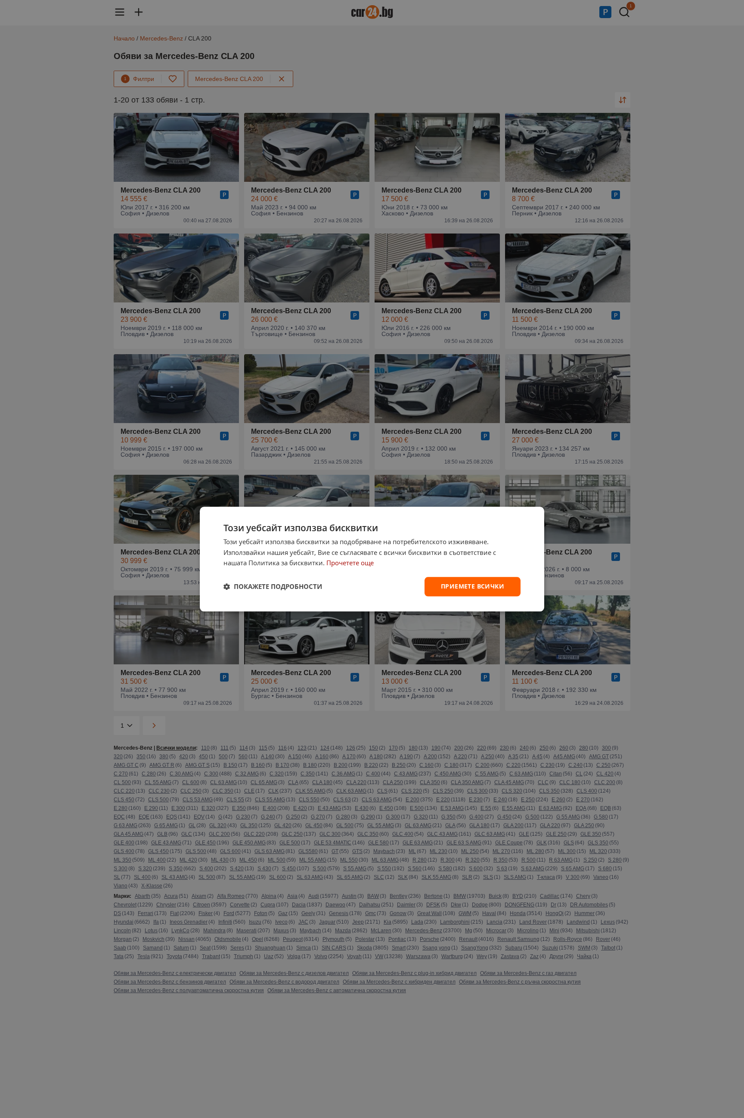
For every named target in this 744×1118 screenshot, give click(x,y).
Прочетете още (350, 563)
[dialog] (372, 559)
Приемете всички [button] (472, 586)
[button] (272, 587)
